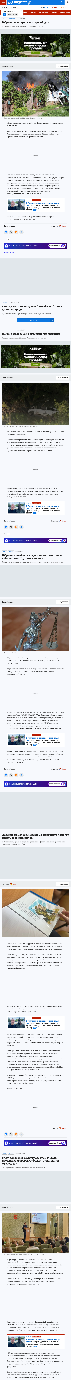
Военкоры (33, 13)
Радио (46, 7)
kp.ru (64, 226)
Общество (28, 200)
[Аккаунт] (68, 2)
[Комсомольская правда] (17, 2)
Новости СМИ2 (9, 252)
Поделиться (64, 66)
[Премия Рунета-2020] (29, 2)
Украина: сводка (44, 13)
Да (4, 14)
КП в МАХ (54, 13)
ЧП (8, 239)
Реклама (55, 7)
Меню (3, 2)
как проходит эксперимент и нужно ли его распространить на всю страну (43, 206)
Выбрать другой (12, 14)
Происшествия (12, 18)
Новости (4, 18)
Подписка (64, 7)
